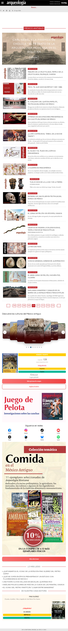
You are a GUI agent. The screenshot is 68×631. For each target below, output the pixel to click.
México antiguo (33, 68)
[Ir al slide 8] (41, 347)
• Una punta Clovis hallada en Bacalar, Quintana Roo (27, 582)
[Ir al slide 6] (37, 347)
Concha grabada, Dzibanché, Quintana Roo (46, 261)
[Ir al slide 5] (35, 347)
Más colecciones (34, 559)
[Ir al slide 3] (30, 347)
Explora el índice (34, 387)
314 (53, 305)
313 (48, 305)
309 (29, 305)
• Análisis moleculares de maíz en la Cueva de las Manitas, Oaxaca (33, 585)
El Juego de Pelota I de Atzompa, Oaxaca (45, 213)
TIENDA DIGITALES (55, 4)
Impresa (42, 369)
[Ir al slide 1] (26, 347)
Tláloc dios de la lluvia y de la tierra (46, 182)
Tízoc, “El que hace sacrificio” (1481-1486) (45, 87)
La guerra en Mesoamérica (39, 168)
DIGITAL (27, 618)
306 (14, 305)
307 (19, 305)
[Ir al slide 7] (39, 347)
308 (24, 305)
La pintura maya (34, 247)
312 (43, 305)
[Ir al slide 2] (28, 347)
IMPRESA (27, 615)
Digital (42, 372)
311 (38, 305)
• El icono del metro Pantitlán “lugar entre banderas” (28, 587)
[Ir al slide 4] (32, 347)
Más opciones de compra (34, 381)
